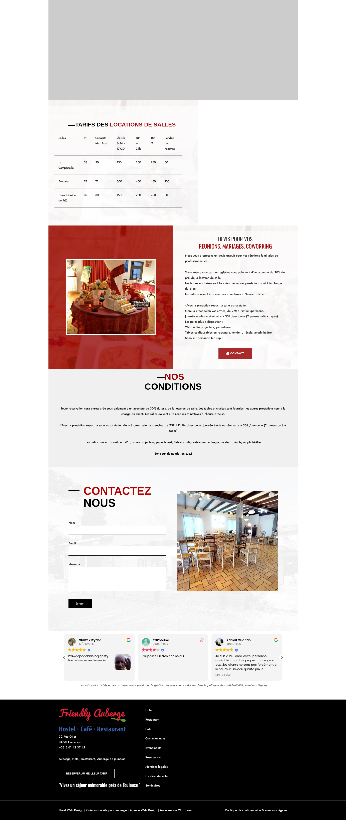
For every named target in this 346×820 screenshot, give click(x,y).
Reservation (203, 7)
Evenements (164, 7)
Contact (184, 7)
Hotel (113, 7)
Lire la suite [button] (223, 675)
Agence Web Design (143, 810)
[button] (282, 657)
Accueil (98, 7)
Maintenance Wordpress (176, 810)
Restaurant (130, 7)
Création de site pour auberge (106, 810)
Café (147, 7)
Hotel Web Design (71, 810)
